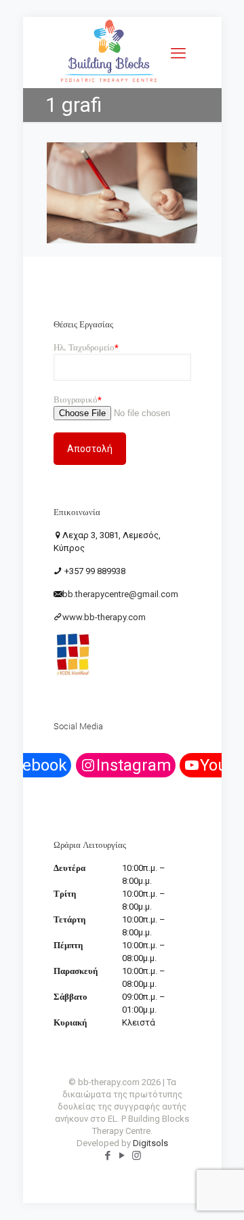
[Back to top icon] (216, 1192)
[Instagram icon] (136, 1156)
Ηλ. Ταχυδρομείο (86, 347)
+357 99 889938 (93, 571)
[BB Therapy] (109, 82)
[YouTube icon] (122, 1156)
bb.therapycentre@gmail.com (120, 594)
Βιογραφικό (78, 399)
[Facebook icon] (108, 1156)
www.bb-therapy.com (104, 617)
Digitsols (150, 1143)
